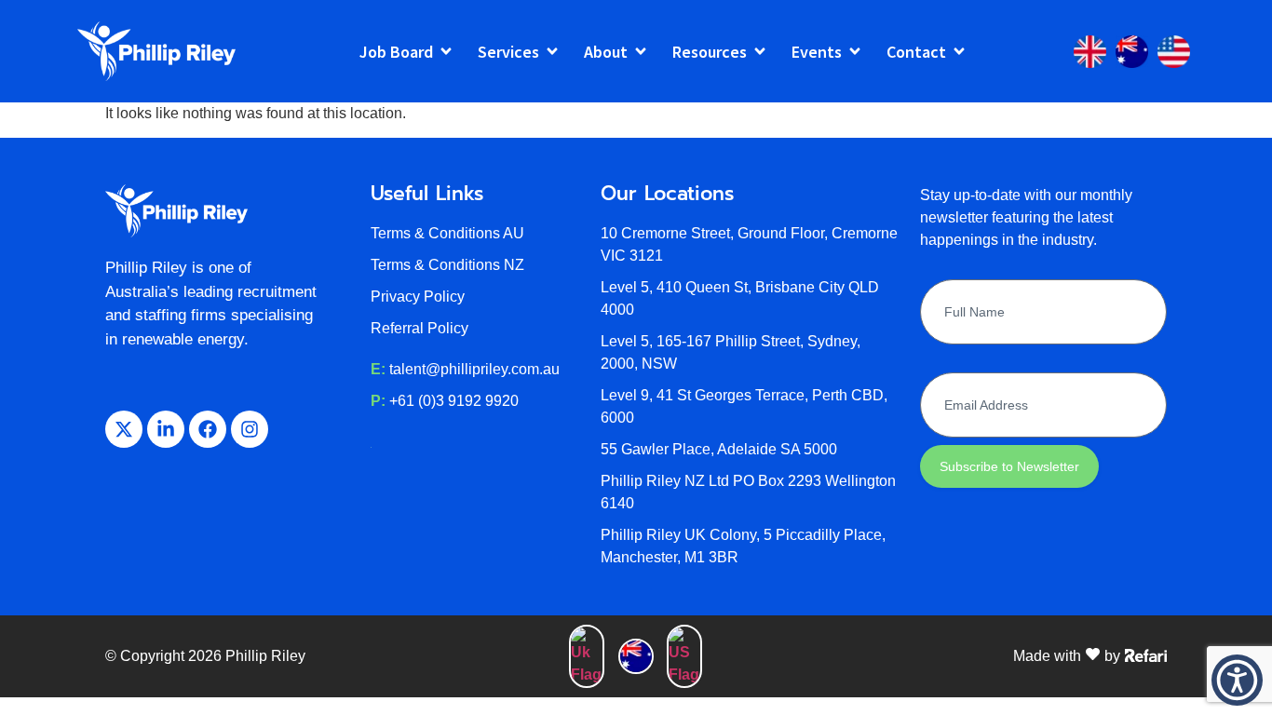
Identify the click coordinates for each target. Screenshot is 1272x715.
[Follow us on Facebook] (207, 429)
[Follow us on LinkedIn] (165, 429)
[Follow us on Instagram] (249, 429)
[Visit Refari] (1146, 654)
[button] (1237, 680)
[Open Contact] (959, 51)
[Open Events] (854, 51)
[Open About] (640, 51)
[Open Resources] (759, 51)
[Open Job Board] (446, 51)
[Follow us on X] (123, 429)
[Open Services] (552, 51)
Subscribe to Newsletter (1009, 466)
